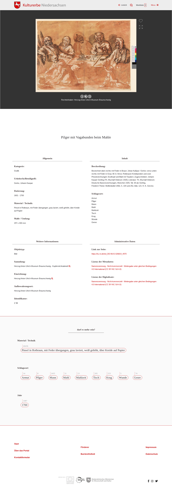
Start (16, 444)
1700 (24, 404)
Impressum (151, 447)
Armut (25, 377)
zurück (124, 5)
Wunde (123, 377)
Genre (137, 377)
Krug (109, 377)
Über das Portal (21, 451)
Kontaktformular (22, 457)
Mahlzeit (81, 377)
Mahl (66, 377)
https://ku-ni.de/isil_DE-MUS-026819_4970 (109, 254)
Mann (53, 377)
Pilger (39, 377)
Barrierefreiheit (88, 454)
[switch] (141, 21)
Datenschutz (152, 454)
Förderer (85, 447)
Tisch (96, 377)
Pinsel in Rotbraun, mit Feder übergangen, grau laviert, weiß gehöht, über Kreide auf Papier (73, 350)
